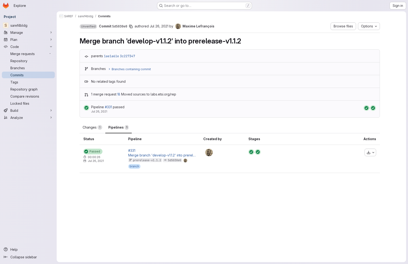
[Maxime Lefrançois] (209, 152)
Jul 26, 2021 (159, 26)
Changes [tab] (92, 127)
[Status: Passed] (86, 108)
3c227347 (127, 56)
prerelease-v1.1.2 (147, 160)
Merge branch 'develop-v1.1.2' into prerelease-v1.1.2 (162, 155)
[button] (88, 26)
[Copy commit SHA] (131, 26)
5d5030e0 (174, 160)
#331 (108, 107)
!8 (118, 94)
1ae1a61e (111, 56)
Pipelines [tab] (117, 127)
